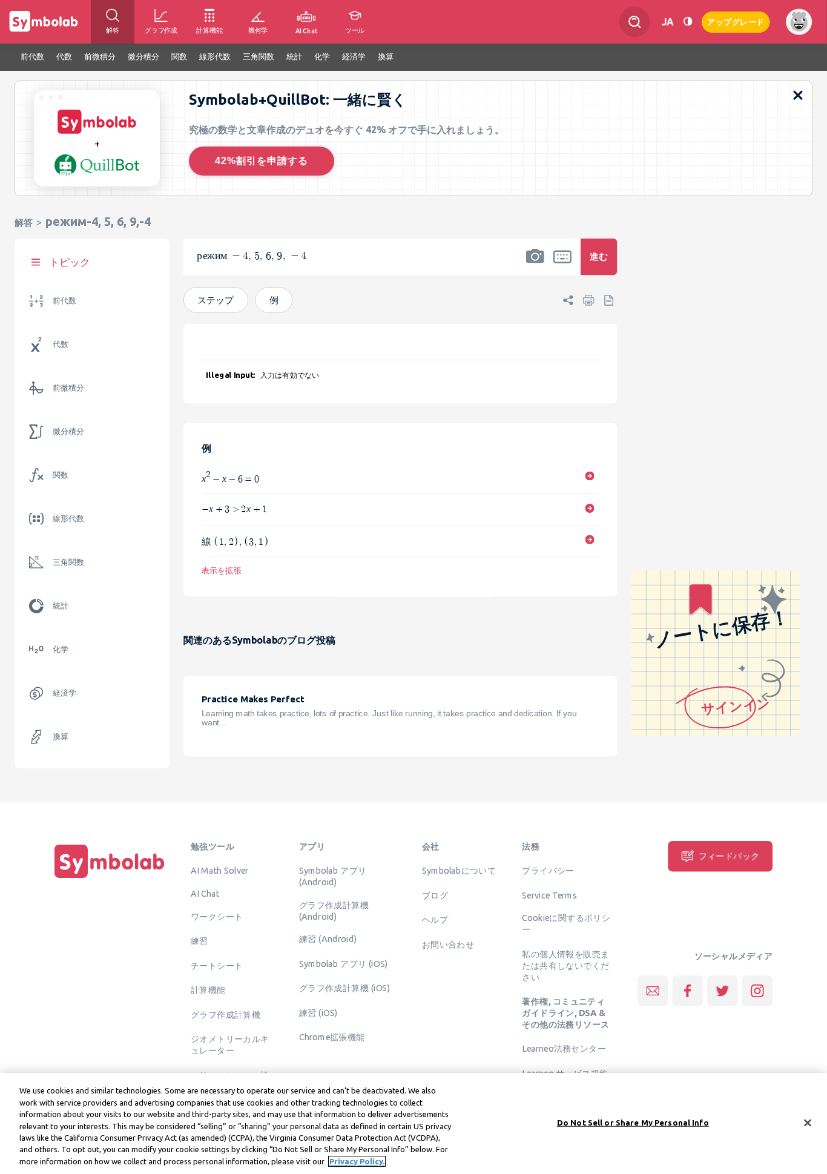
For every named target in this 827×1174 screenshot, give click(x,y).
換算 (60, 736)
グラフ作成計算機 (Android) (334, 911)
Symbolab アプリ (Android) (333, 876)
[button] (535, 264)
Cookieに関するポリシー (566, 923)
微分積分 (68, 431)
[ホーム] (109, 878)
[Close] (807, 1122)
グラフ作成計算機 (225, 1014)
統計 (60, 605)
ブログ (435, 895)
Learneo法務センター (564, 1049)
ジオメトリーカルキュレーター (230, 1044)
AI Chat (205, 894)
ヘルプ (435, 920)
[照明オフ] (688, 21)
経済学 (64, 692)
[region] (413, 1123)
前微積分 (68, 387)
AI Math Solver (219, 871)
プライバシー (548, 871)
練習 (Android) (328, 939)
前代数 (64, 300)
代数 (60, 344)
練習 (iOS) (318, 1013)
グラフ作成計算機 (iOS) (344, 988)
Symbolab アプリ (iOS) (343, 964)
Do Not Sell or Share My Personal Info (633, 1122)
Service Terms (549, 895)
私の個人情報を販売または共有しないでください (565, 965)
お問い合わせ (448, 944)
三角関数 (68, 562)
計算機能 (208, 990)
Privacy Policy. (356, 1161)
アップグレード (736, 20)
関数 (60, 475)
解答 (24, 222)
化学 (60, 649)
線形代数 (68, 518)
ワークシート (217, 916)
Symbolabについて (459, 871)
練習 (199, 941)
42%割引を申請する (261, 161)
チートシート (217, 965)
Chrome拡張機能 (332, 1037)
